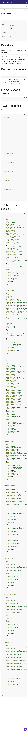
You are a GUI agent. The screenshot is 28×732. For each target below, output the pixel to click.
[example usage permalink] (21, 90)
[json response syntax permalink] (10, 109)
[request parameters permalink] (2, 73)
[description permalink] (16, 45)
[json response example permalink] (13, 209)
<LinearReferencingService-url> (17, 24)
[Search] (25, 10)
